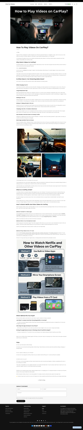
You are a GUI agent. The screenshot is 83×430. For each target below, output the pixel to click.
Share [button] (18, 52)
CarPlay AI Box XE (53, 232)
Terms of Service (27, 410)
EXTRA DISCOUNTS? (76, 427)
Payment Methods (27, 415)
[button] (68, 4)
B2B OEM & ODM (8, 410)
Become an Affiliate (9, 411)
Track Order (44, 411)
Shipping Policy (26, 411)
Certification (7, 413)
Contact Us (44, 413)
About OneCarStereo (9, 408)
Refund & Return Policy (28, 413)
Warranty (25, 416)
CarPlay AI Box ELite (44, 232)
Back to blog (42, 380)
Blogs (43, 408)
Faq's (43, 410)
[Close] (80, 427)
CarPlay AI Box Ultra (36, 232)
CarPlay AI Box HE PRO (26, 232)
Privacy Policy (26, 408)
